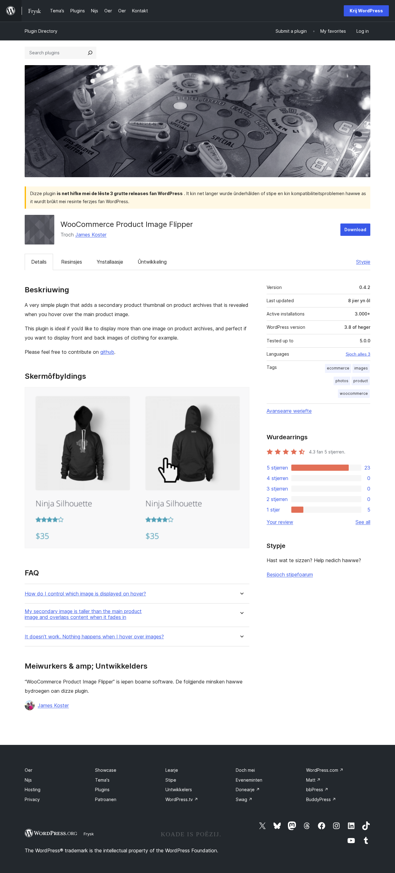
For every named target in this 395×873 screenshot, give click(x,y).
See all (363, 522)
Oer (28, 770)
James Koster (90, 235)
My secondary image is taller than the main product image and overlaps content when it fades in (83, 614)
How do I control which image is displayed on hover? (85, 594)
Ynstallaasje (110, 262)
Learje (171, 770)
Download (355, 229)
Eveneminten (249, 780)
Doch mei (245, 770)
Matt (313, 780)
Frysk (89, 833)
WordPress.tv (181, 799)
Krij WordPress (366, 10)
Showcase (105, 770)
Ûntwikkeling (152, 262)
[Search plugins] (90, 53)
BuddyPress (321, 799)
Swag (244, 799)
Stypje (363, 262)
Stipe (170, 780)
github (107, 352)
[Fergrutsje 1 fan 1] (241, 395)
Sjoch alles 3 (358, 354)
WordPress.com (324, 770)
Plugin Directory (41, 31)
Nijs (28, 780)
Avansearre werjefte (289, 411)
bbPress (317, 789)
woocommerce (354, 393)
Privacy (32, 799)
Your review (280, 522)
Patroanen (105, 799)
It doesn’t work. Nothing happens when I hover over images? (94, 637)
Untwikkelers (178, 789)
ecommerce (338, 368)
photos (341, 380)
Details (39, 262)
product (360, 380)
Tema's (102, 780)
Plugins (102, 789)
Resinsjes (71, 262)
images (361, 368)
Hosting (32, 789)
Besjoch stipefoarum (290, 574)
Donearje (248, 789)
